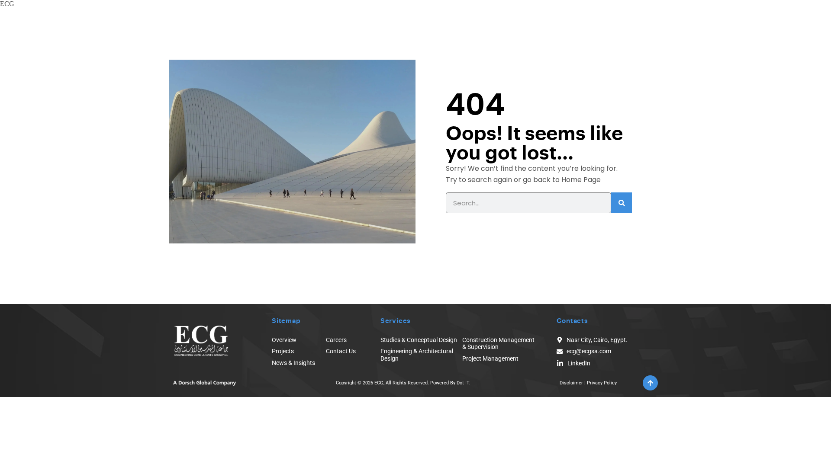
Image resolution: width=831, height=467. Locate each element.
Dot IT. (463, 383)
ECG (7, 3)
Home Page (581, 180)
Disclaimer (571, 383)
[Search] (621, 202)
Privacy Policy (602, 383)
